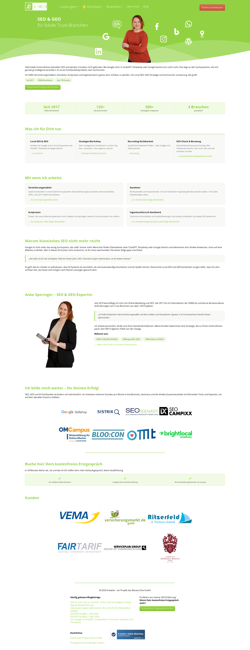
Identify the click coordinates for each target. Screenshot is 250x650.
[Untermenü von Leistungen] (78, 6)
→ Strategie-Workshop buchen (92, 153)
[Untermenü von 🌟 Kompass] (102, 6)
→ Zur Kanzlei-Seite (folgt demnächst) (146, 199)
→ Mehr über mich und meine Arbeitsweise (115, 344)
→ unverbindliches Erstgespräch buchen (194, 156)
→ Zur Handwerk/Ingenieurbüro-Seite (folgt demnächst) (154, 221)
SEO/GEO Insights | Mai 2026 (84, 613)
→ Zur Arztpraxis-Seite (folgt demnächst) (46, 221)
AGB (100, 637)
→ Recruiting (133, 153)
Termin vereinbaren (212, 7)
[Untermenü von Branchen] (122, 6)
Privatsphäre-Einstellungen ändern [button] (87, 642)
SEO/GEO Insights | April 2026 (84, 616)
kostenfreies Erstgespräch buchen (42, 87)
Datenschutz (89, 637)
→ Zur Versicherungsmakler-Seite (43, 199)
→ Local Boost (36, 153)
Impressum (76, 637)
